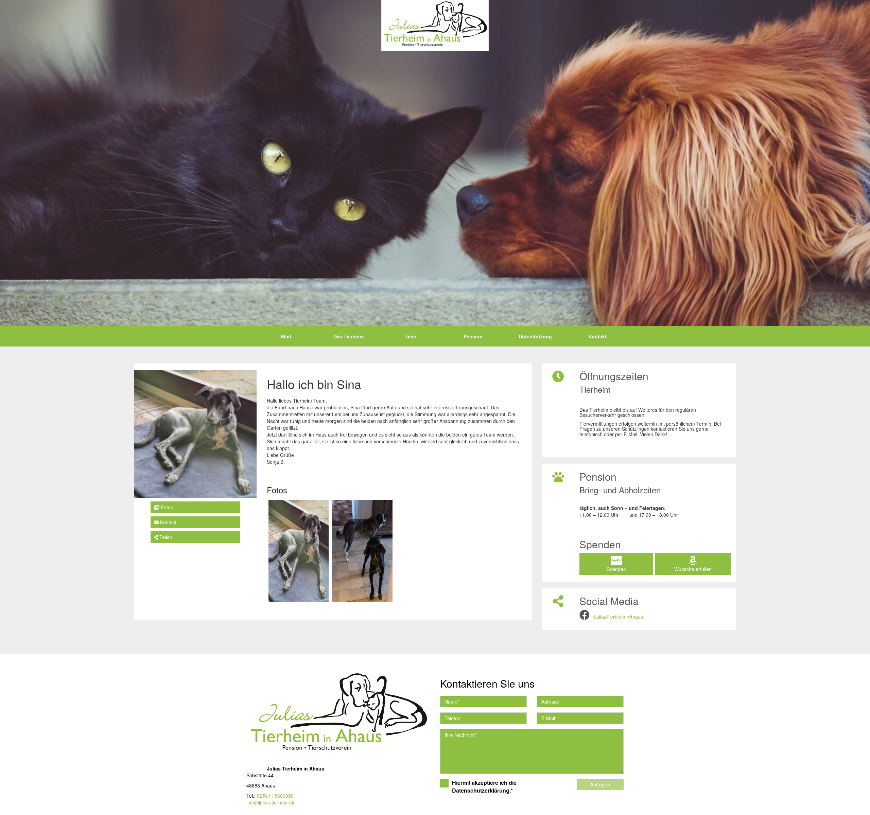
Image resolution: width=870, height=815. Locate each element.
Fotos (166, 507)
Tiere (410, 336)
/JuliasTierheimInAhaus (618, 616)
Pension (473, 336)
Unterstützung (535, 336)
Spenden (616, 569)
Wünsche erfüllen (693, 569)
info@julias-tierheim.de (271, 802)
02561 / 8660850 (275, 795)
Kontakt (597, 336)
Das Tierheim (348, 336)
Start (286, 336)
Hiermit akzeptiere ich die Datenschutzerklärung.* (484, 786)
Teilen (165, 537)
